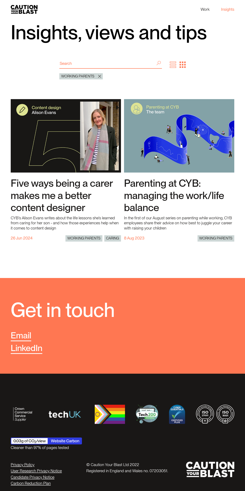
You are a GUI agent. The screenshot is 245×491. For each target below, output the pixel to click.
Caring (112, 238)
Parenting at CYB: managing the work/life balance (174, 195)
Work (205, 9)
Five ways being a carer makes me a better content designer (62, 195)
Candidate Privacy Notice (32, 477)
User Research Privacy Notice (36, 470)
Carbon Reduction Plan (31, 483)
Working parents (83, 238)
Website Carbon (65, 440)
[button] (173, 65)
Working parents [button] (77, 76)
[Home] (24, 9)
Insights (227, 9)
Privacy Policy (22, 464)
